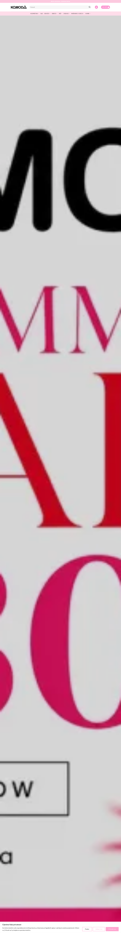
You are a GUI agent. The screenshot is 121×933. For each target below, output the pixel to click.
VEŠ (60, 13)
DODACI (66, 13)
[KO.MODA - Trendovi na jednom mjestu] (19, 7)
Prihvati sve (112, 929)
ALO (41, 13)
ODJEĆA (46, 13)
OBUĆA (54, 13)
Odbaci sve (98, 929)
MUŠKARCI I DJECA (77, 13)
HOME (87, 13)
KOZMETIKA (34, 13)
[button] (96, 7)
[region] (60, 927)
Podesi (87, 929)
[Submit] (89, 7)
